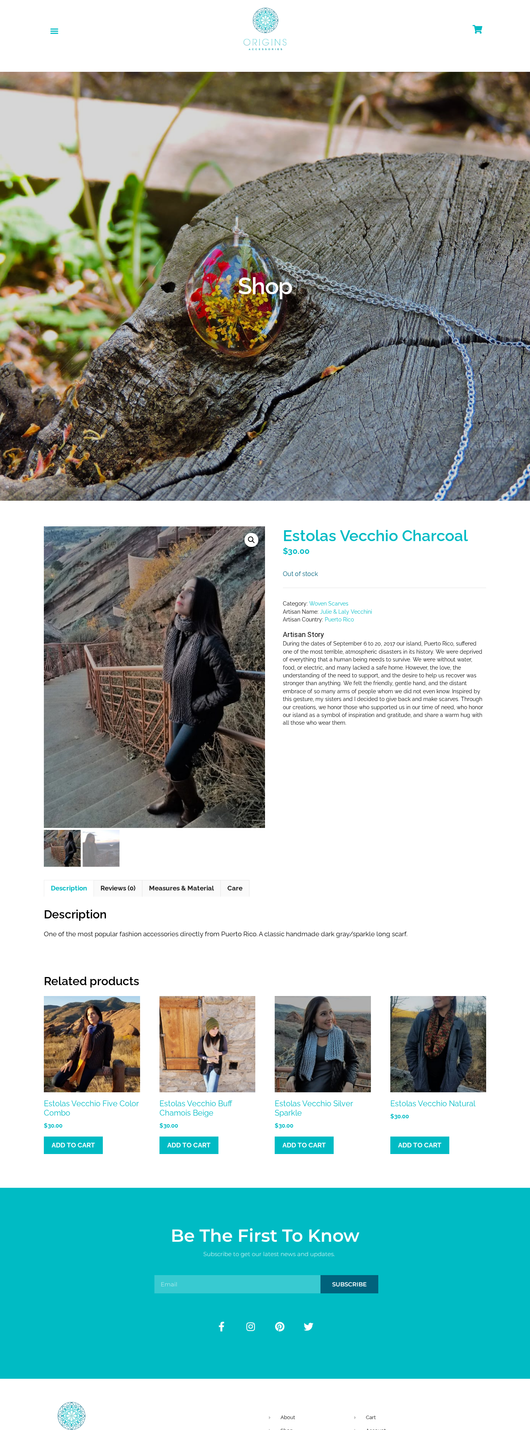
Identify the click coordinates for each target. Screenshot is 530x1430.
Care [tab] (234, 888)
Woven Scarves (328, 603)
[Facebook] (221, 1326)
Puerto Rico (339, 619)
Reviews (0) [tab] (117, 888)
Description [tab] (69, 888)
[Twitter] (308, 1326)
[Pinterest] (279, 1326)
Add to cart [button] (73, 1145)
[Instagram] (250, 1326)
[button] (54, 30)
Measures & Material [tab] (181, 888)
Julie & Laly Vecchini (346, 612)
